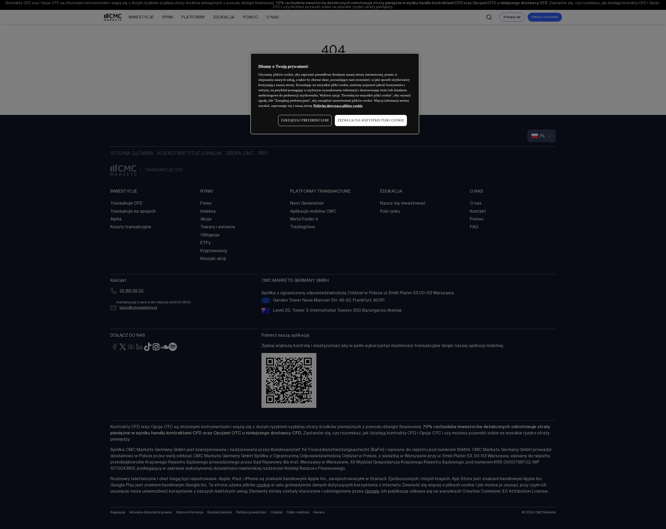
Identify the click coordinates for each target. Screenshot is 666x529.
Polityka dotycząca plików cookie (338, 106)
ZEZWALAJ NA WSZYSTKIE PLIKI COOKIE (371, 120)
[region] (334, 93)
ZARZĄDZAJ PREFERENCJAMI (305, 120)
